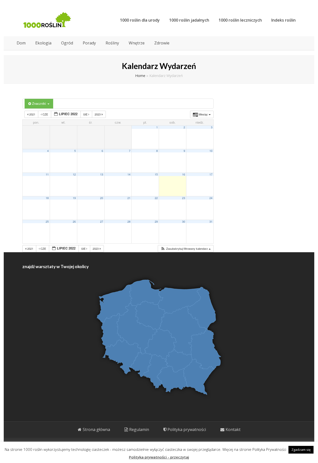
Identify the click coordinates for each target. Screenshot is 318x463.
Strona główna (96, 429)
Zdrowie (161, 43)
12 (74, 174)
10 (210, 151)
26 (74, 221)
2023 (98, 114)
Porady (89, 43)
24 (210, 198)
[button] (185, 248)
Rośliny (112, 43)
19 (74, 198)
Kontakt (233, 429)
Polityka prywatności (186, 429)
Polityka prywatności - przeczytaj (159, 457)
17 (210, 174)
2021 (32, 114)
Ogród (67, 43)
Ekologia (43, 43)
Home (140, 75)
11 (47, 174)
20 (101, 198)
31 (210, 221)
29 (156, 221)
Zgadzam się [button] (301, 449)
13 (101, 174)
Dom (21, 43)
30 (183, 221)
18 (47, 198)
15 (156, 174)
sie (85, 114)
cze (45, 114)
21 (128, 198)
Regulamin (139, 429)
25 (47, 221)
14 (128, 174)
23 (183, 198)
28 (128, 221)
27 (101, 221)
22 (156, 198)
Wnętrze (137, 43)
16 (183, 174)
